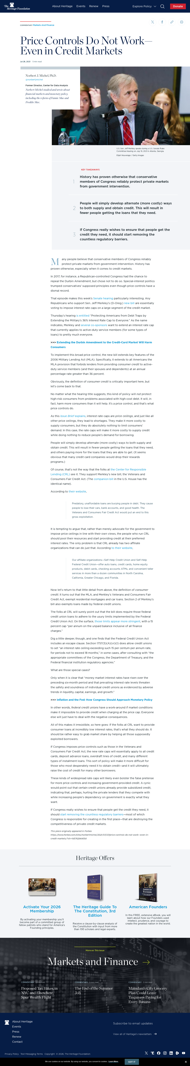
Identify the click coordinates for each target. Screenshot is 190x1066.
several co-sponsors (94, 325)
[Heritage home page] (7, 1022)
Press (105, 6)
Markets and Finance (43, 25)
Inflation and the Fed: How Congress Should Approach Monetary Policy (104, 699)
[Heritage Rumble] (177, 1053)
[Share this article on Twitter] (152, 22)
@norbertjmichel (34, 79)
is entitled (82, 315)
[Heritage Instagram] (165, 1053)
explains (73, 416)
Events (80, 6)
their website (77, 491)
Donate (178, 6)
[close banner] (186, 1062)
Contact (17, 1041)
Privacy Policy (12, 1054)
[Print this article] (181, 22)
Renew (93, 6)
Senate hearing (103, 298)
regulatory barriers (111, 814)
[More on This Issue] (146, 960)
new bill (129, 303)
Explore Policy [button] (142, 6)
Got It (131, 1062)
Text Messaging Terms (31, 1054)
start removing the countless (79, 814)
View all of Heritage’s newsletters (132, 1034)
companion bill (103, 479)
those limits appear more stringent (117, 621)
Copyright (50, 1054)
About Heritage (62, 6)
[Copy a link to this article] (172, 22)
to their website (121, 547)
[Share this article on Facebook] (162, 22)
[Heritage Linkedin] (171, 1053)
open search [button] (162, 6)
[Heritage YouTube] (183, 1053)
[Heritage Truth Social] (152, 1053)
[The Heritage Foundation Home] (17, 6)
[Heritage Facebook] (158, 1053)
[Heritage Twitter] (146, 1053)
